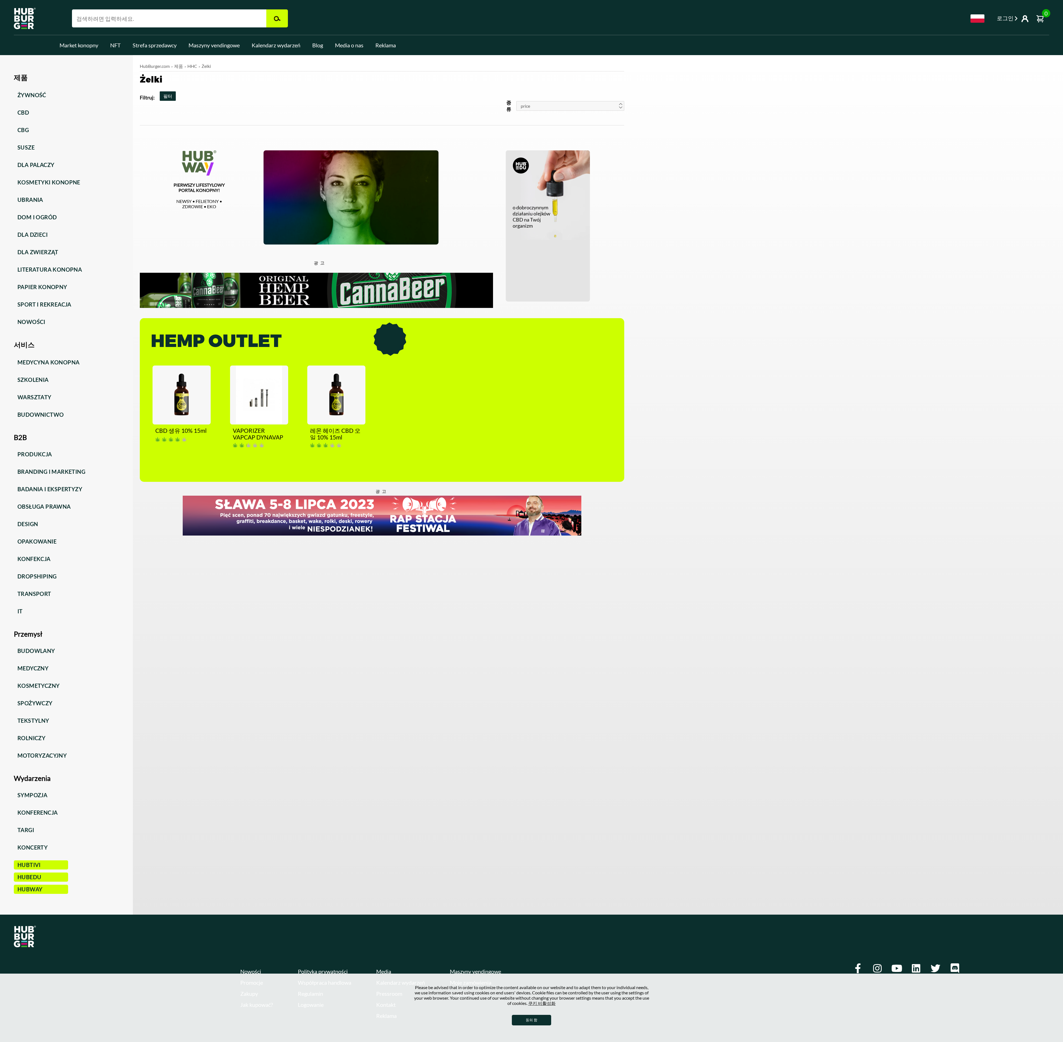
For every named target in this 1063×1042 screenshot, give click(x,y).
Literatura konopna (49, 269)
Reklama (385, 45)
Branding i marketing (51, 471)
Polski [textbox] (977, 18)
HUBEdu (29, 877)
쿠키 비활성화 (542, 1003)
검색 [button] (277, 18)
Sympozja (32, 795)
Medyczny (32, 668)
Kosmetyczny (38, 685)
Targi (25, 830)
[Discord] (955, 968)
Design (27, 524)
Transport (34, 593)
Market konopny (79, 45)
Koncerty (32, 847)
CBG (23, 130)
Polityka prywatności (323, 971)
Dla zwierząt (37, 252)
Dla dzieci (32, 234)
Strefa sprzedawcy (155, 45)
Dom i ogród (37, 217)
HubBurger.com (155, 66)
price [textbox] (525, 106)
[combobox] (977, 18)
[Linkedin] (916, 968)
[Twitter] (935, 968)
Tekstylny (33, 720)
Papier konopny (42, 287)
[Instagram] (877, 968)
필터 (167, 96)
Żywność (31, 95)
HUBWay (29, 889)
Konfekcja (34, 558)
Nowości (31, 321)
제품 (178, 66)
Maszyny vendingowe (214, 45)
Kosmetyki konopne (48, 182)
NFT (115, 45)
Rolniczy (31, 738)
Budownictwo (40, 414)
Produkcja (34, 454)
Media (383, 971)
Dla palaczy (35, 164)
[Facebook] (858, 968)
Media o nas (349, 45)
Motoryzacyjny (42, 755)
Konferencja (37, 812)
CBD (23, 112)
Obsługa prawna (44, 506)
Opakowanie (36, 541)
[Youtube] (897, 968)
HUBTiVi (29, 864)
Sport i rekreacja (44, 304)
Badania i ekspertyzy (49, 489)
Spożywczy (35, 703)
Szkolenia (33, 379)
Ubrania (30, 199)
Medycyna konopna (48, 362)
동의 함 (531, 1020)
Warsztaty (34, 397)
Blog (317, 45)
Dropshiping (36, 576)
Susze (26, 147)
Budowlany (36, 650)
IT (20, 611)
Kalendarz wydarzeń (276, 45)
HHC (192, 66)
